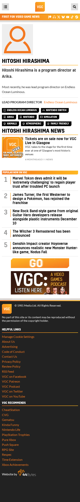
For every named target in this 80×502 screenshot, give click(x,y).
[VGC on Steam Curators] (76, 17)
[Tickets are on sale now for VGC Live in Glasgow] (12, 147)
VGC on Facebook (14, 376)
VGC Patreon (11, 381)
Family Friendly (60, 124)
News (49, 159)
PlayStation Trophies (16, 434)
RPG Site (8, 449)
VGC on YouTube (13, 396)
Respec (6, 454)
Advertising (9, 346)
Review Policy (11, 366)
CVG (5, 415)
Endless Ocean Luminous (60, 102)
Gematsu (8, 419)
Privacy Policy (11, 361)
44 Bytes (27, 473)
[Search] (74, 6)
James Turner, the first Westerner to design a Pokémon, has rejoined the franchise (41, 199)
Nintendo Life (11, 429)
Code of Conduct (13, 351)
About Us (8, 341)
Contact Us (9, 356)
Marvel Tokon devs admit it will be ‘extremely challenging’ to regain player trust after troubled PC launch (44, 182)
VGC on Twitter (12, 391)
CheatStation (11, 410)
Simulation (50, 117)
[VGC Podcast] (54, 17)
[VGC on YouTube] (67, 17)
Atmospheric (33, 124)
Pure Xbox (9, 440)
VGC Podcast (11, 386)
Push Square (10, 444)
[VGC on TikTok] (72, 17)
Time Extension (12, 459)
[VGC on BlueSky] (63, 17)
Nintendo (28, 117)
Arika (10, 117)
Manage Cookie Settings (18, 336)
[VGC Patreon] (49, 17)
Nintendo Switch (56, 110)
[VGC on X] (58, 17)
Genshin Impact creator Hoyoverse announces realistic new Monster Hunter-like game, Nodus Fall (45, 248)
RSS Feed (8, 371)
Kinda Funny (10, 425)
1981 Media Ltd (26, 305)
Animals (12, 124)
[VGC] (40, 7)
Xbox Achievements (15, 464)
